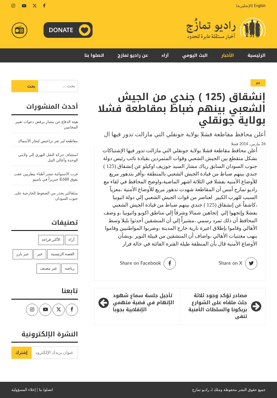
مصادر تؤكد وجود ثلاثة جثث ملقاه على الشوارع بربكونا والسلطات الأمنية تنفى (217, 306)
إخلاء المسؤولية (23, 390)
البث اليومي (195, 55)
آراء (165, 55)
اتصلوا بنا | (45, 390)
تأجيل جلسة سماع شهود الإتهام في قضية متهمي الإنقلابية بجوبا (143, 302)
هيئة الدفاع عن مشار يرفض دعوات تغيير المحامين (46, 124)
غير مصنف (48, 268)
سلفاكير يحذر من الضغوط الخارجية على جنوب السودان (46, 196)
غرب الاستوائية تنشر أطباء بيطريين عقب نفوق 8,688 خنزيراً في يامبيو (46, 176)
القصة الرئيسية (62, 254)
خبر (258, 83)
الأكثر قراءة (51, 240)
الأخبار (227, 55)
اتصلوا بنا (94, 55)
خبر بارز (22, 254)
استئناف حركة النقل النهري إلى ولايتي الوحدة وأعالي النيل (48, 157)
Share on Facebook (140, 263)
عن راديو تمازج (133, 55)
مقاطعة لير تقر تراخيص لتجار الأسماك (48, 141)
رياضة (69, 268)
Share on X (230, 263)
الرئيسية (257, 55)
